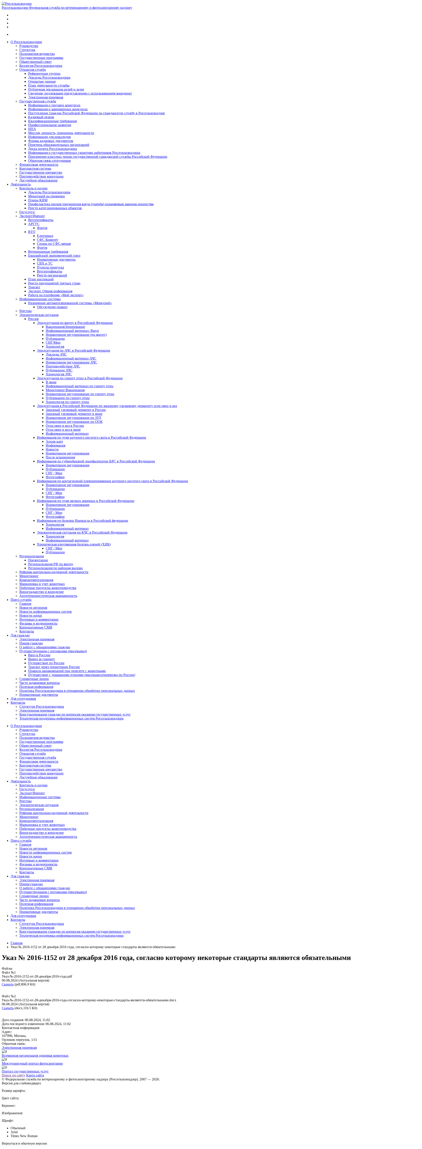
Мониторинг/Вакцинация (65, 390)
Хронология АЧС (59, 374)
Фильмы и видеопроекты (38, 623)
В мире (51, 382)
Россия (33, 319)
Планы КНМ (37, 200)
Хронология (55, 346)
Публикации (55, 338)
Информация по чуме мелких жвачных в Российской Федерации (85, 501)
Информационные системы (40, 299)
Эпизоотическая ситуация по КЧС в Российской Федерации (82, 532)
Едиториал (45, 236)
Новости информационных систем (45, 611)
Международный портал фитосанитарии (32, 1063)
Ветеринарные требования (48, 251)
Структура (27, 50)
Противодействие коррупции (41, 176)
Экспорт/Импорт (32, 216)
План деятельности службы (48, 85)
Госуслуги (27, 212)
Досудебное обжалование (38, 180)
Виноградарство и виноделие (41, 592)
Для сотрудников (23, 698)
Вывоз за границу (41, 659)
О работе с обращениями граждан (44, 647)
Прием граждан (31, 643)
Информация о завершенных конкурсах (58, 109)
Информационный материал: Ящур (72, 331)
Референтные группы (44, 73)
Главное (25, 603)
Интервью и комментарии (38, 619)
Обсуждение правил (52, 307)
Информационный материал (67, 433)
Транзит (34, 287)
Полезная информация (36, 687)
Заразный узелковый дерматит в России (76, 410)
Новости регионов (33, 607)
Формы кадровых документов (50, 141)
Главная (16, 943)
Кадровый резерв (41, 117)
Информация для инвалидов (49, 137)
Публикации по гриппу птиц (68, 398)
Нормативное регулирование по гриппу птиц (80, 394)
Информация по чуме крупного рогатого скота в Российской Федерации (91, 437)
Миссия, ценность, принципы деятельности (61, 133)
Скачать (8, 984)
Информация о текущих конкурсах (54, 105)
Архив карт (54, 441)
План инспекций (41, 279)
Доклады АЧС (56, 354)
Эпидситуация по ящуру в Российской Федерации (75, 323)
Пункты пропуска (50, 267)
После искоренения (60, 457)
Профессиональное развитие (49, 125)
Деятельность (21, 184)
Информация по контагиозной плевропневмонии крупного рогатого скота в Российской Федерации (112, 481)
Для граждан (20, 635)
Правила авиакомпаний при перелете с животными (67, 671)
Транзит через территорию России (54, 667)
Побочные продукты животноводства (47, 588)
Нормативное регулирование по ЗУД (73, 418)
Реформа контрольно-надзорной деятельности (53, 572)
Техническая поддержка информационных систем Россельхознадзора (71, 718)
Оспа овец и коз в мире (63, 429)
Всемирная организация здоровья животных (35, 1055)
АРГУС (34, 224)
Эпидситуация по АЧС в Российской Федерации (73, 350)
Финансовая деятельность (38, 164)
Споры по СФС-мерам (54, 243)
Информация (55, 445)
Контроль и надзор (33, 188)
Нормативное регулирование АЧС (71, 362)
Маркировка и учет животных (42, 584)
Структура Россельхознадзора (41, 706)
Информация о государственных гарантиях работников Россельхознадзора (84, 153)
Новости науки (30, 615)
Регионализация (31, 556)
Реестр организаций (52, 275)
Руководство (28, 46)
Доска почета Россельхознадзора (52, 149)
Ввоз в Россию (39, 655)
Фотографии (55, 477)
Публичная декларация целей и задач (56, 89)
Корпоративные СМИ (35, 627)
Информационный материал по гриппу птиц (79, 386)
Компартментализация (36, 580)
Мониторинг (29, 576)
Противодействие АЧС (63, 366)
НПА (32, 129)
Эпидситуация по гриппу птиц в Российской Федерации (80, 378)
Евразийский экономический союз (54, 255)
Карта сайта (35, 1075)
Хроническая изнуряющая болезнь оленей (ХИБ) (74, 544)
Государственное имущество (40, 172)
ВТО (31, 232)
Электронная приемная (45, 97)
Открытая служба (32, 69)
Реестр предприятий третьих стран (54, 283)
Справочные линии (34, 679)
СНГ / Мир (54, 473)
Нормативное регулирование (67, 453)
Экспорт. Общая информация (50, 291)
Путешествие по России (46, 663)
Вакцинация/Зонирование (65, 327)
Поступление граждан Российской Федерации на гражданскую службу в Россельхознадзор (96, 113)
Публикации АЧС (59, 370)
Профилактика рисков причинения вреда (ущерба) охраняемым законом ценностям (91, 204)
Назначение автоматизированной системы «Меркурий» (70, 303)
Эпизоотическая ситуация (38, 315)
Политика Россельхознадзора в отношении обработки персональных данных (77, 691)
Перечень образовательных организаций (58, 145)
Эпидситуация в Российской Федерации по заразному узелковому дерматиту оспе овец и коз (107, 406)
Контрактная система (35, 168)
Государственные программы (41, 58)
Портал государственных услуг (25, 1071)
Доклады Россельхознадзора (49, 77)
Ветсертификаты (40, 220)
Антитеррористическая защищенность (48, 596)
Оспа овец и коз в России (65, 425)
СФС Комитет (47, 240)
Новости (52, 449)
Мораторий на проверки (46, 196)
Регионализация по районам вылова (55, 568)
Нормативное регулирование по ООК (74, 422)
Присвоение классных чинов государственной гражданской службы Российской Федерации (97, 156)
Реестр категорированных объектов (55, 208)
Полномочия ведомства (37, 54)
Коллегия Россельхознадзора (40, 65)
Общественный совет (35, 62)
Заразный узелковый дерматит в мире (74, 414)
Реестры (25, 311)
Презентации (38, 560)
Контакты (26, 631)
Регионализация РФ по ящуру (50, 564)
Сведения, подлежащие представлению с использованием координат (80, 93)
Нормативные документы (56, 259)
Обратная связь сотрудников (49, 160)
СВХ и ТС (45, 263)
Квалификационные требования (52, 121)
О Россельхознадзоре (26, 42)
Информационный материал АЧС (71, 358)
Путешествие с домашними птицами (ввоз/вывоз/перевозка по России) (81, 675)
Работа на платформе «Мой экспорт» (56, 295)
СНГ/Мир (53, 342)
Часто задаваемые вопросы (39, 683)
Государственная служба (37, 101)
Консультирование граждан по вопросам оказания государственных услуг (75, 714)
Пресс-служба (21, 600)
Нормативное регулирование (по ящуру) (76, 334)
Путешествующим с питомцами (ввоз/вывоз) (53, 651)
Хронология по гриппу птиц (67, 402)
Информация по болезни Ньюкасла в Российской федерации (82, 520)
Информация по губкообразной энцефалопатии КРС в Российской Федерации (96, 461)
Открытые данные (42, 81)
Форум (42, 228)
